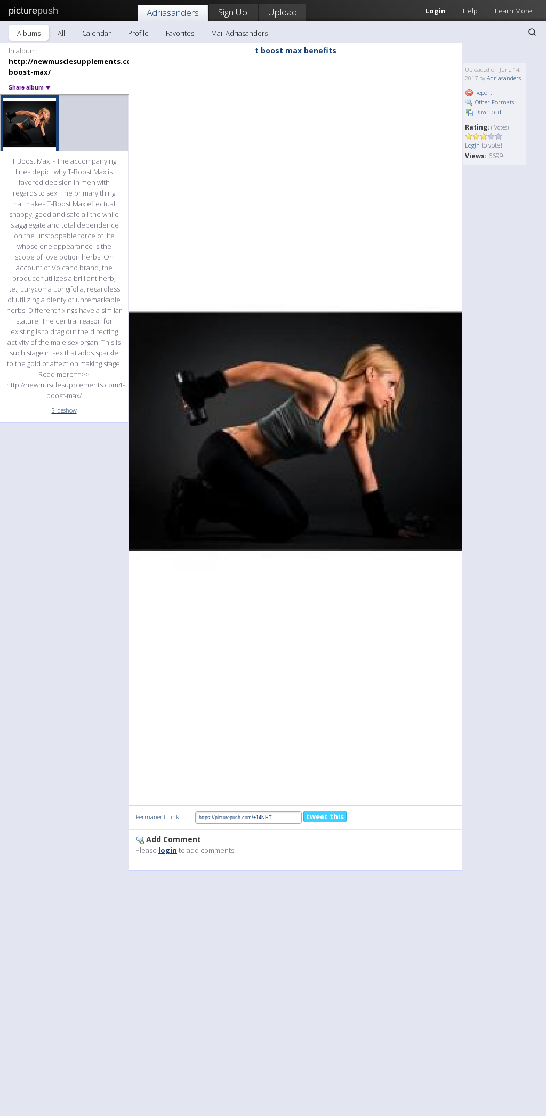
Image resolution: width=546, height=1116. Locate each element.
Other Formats (493, 102)
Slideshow (64, 410)
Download (487, 112)
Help (470, 10)
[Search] (532, 32)
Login (472, 145)
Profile (138, 33)
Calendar (96, 33)
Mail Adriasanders (239, 33)
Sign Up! (233, 12)
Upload (282, 12)
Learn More (513, 10)
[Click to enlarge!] (295, 431)
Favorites (180, 33)
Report (482, 92)
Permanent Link (157, 817)
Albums (29, 33)
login (167, 850)
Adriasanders (173, 12)
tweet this (325, 816)
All (61, 33)
